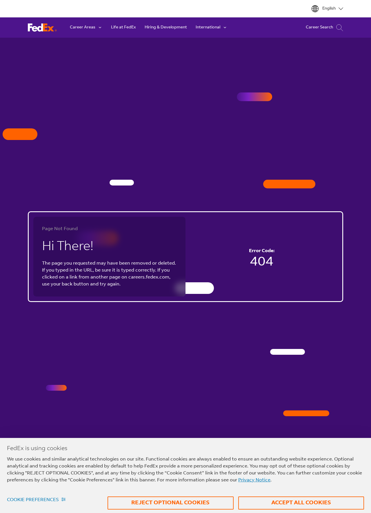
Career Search (319, 28)
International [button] (208, 28)
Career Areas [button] (82, 28)
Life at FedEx (123, 28)
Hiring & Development (166, 28)
